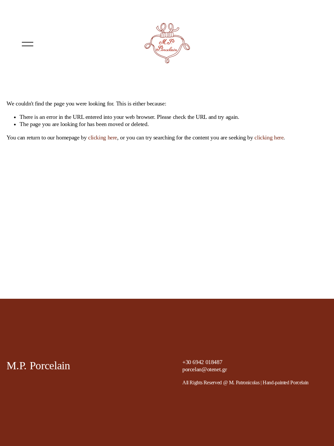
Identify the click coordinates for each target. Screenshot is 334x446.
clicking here (102, 137)
